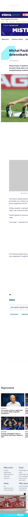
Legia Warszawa (7, 472)
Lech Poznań (7, 476)
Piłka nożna (12, 21)
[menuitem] (5, 39)
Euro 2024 (6, 470)
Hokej (6, 483)
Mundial (18, 21)
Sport (7, 21)
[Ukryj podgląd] (25, 494)
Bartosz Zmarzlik (22, 478)
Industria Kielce (22, 490)
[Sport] (16, 15)
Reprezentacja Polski (8, 488)
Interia (2, 21)
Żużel (21, 467)
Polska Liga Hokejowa (9, 490)
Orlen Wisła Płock (23, 488)
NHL (5, 486)
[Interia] (6, 15)
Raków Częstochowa (8, 474)
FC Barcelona (7, 478)
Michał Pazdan (14, 314)
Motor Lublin (22, 480)
